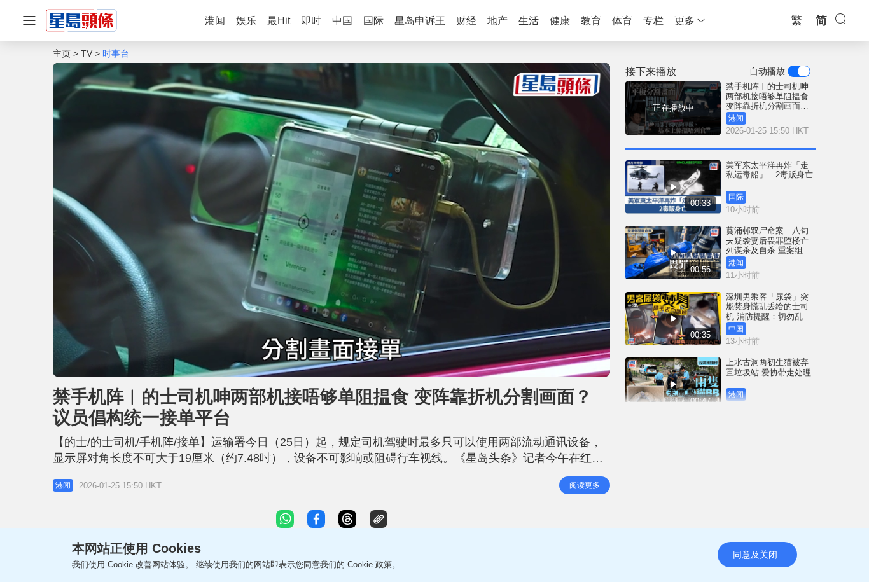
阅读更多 (584, 485)
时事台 (115, 53)
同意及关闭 (755, 555)
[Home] (81, 19)
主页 (62, 53)
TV (86, 53)
